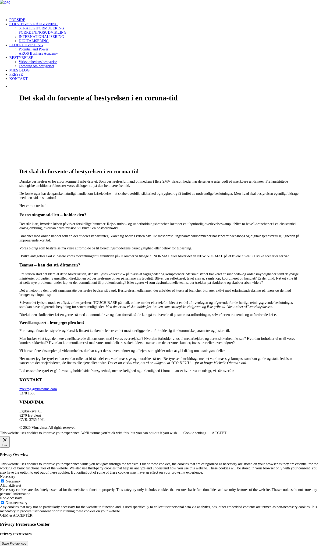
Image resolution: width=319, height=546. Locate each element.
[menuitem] (164, 20)
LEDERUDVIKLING (26, 45)
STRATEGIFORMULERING (41, 28)
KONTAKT (18, 79)
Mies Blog (19, 70)
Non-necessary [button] (11, 498)
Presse (16, 74)
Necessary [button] (7, 477)
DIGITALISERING (34, 41)
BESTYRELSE (21, 58)
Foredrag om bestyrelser (36, 66)
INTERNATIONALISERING (41, 37)
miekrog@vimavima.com (38, 389)
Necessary (13, 481)
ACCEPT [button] (219, 433)
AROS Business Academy (38, 53)
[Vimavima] (159, 7)
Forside (17, 20)
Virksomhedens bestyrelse (38, 62)
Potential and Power (33, 49)
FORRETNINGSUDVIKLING (43, 32)
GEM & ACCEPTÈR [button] (16, 515)
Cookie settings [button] (194, 433)
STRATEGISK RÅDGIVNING (33, 24)
